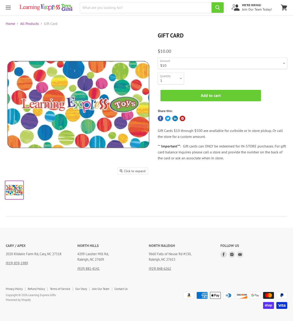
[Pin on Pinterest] (182, 118)
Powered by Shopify (18, 300)
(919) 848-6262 (160, 268)
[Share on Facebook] (160, 118)
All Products (29, 23)
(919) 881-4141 (88, 268)
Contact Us (121, 289)
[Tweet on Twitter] (168, 118)
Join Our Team (100, 289)
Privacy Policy (14, 289)
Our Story (81, 289)
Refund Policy (36, 289)
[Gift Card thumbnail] (14, 190)
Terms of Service (60, 289)
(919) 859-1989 (17, 263)
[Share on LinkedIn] (175, 118)
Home (10, 23)
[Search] (218, 7)
